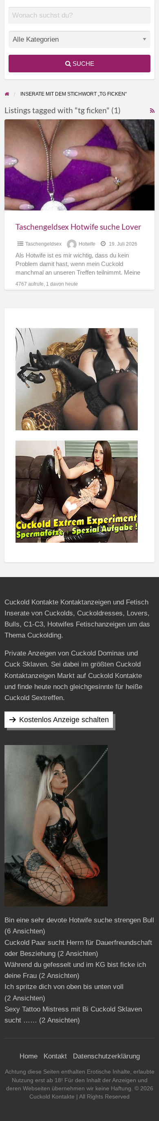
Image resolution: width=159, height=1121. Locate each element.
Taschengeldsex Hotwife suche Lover (78, 226)
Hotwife (87, 244)
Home (29, 1056)
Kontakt (55, 1056)
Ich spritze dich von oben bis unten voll (64, 987)
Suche (82, 63)
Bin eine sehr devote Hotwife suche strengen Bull (79, 920)
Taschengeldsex (43, 244)
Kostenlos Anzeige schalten (64, 720)
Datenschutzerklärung (106, 1056)
